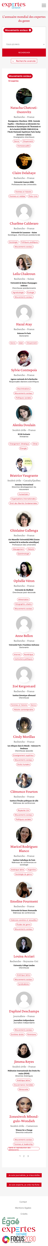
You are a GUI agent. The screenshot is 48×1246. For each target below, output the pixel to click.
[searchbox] (24, 36)
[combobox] (24, 33)
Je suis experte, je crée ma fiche (24, 1184)
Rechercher (24, 52)
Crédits (24, 1214)
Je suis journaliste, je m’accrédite (24, 1175)
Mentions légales (23, 1208)
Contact (23, 1202)
